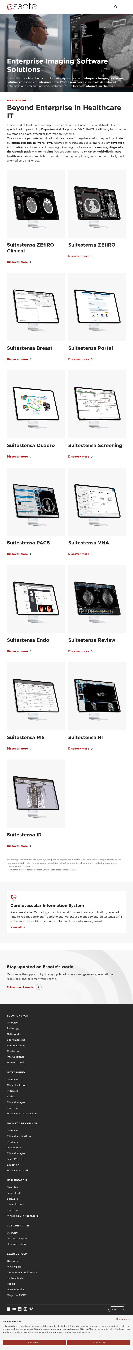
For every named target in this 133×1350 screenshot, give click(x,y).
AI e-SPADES (15, 1159)
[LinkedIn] (19, 1309)
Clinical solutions (17, 1085)
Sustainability (15, 1278)
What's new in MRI (18, 1170)
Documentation (16, 1244)
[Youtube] (14, 1309)
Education (13, 1108)
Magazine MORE (16, 1295)
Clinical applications (19, 1136)
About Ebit (13, 1193)
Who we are (14, 1266)
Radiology (13, 1028)
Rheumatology (16, 1045)
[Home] (22, 7)
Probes (11, 1096)
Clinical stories (16, 1204)
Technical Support (18, 1238)
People (11, 1283)
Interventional (15, 1056)
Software (12, 1198)
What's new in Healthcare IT (24, 1215)
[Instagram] (25, 1309)
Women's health (16, 1062)
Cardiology (13, 1051)
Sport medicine (16, 1039)
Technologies (15, 1147)
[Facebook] (8, 1309)
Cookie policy (123, 1319)
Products (12, 1090)
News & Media (15, 1289)
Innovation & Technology (22, 1272)
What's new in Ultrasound (22, 1113)
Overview (12, 1022)
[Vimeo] (31, 1309)
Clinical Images (16, 1102)
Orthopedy (13, 1034)
